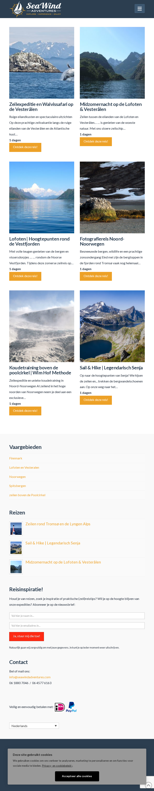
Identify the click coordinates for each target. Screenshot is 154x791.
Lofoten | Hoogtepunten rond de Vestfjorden (39, 241)
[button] (140, 8)
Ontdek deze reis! (25, 147)
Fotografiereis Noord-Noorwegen (102, 241)
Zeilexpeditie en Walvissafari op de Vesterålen (41, 106)
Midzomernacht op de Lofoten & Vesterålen (111, 106)
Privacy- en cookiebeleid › (57, 765)
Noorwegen (17, 476)
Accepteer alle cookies (77, 776)
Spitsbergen (17, 486)
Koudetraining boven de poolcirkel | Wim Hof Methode (40, 370)
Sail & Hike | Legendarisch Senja (111, 367)
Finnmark (15, 458)
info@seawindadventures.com (30, 677)
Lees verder (41, 91)
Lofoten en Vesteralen (24, 467)
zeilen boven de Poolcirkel (27, 495)
